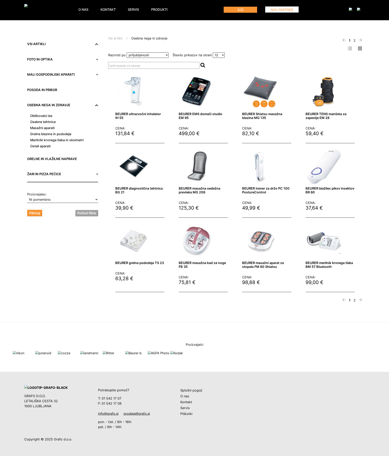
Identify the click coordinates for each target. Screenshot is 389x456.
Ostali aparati (40, 146)
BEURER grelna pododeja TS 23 (139, 263)
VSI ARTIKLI (36, 44)
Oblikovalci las (41, 116)
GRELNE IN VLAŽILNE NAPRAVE (52, 159)
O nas (83, 10)
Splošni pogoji (191, 390)
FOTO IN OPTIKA (40, 59)
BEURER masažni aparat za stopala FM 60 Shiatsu (263, 265)
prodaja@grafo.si (137, 414)
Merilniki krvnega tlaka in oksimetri (57, 140)
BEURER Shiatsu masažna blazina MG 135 (262, 116)
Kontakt (108, 10)
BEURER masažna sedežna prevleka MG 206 (199, 190)
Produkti (159, 10)
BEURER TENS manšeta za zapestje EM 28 (326, 116)
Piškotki (186, 414)
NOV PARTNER (282, 10)
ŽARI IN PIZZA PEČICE (44, 174)
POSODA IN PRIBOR (42, 90)
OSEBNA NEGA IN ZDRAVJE (48, 105)
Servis (133, 10)
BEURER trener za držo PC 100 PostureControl (266, 190)
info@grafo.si (108, 414)
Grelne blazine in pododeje (50, 134)
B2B (240, 10)
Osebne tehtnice (43, 122)
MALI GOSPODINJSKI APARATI (51, 74)
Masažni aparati (42, 128)
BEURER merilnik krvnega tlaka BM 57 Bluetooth (329, 265)
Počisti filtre (86, 213)
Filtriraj (34, 213)
